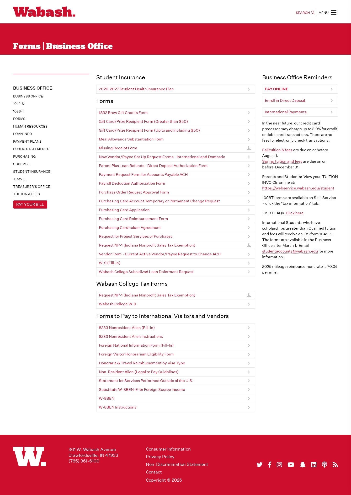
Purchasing (24, 156)
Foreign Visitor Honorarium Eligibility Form (136, 354)
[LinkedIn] (313, 464)
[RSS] (335, 464)
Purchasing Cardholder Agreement (130, 227)
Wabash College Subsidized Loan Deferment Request (146, 271)
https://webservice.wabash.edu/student (298, 188)
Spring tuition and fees (282, 161)
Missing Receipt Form (118, 148)
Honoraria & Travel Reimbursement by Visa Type (142, 363)
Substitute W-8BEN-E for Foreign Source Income (142, 389)
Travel (20, 179)
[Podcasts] (324, 464)
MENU (324, 13)
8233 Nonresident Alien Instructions (131, 336)
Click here (294, 213)
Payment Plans (27, 141)
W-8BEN (106, 398)
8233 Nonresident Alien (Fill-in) (127, 327)
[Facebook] (269, 464)
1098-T (18, 111)
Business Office (28, 96)
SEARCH (303, 13)
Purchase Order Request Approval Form (134, 192)
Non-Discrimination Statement (177, 464)
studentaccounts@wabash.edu (290, 251)
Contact (21, 164)
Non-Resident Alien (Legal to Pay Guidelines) (139, 372)
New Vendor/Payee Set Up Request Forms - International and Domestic (162, 157)
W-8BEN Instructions (117, 407)
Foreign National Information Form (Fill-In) (136, 345)
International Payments (286, 112)
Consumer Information (168, 449)
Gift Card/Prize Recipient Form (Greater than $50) (143, 121)
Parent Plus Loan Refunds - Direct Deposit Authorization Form (153, 165)
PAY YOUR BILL (30, 204)
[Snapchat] (303, 464)
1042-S (18, 104)
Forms (19, 119)
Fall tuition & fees (277, 150)
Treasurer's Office (31, 186)
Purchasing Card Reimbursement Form (133, 218)
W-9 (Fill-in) (109, 263)
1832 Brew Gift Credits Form (123, 112)
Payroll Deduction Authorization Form (132, 183)
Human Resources (30, 126)
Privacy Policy (160, 456)
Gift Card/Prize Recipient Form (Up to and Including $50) (149, 130)
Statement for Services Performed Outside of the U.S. (146, 380)
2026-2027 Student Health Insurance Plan (136, 89)
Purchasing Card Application (124, 210)
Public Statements (31, 149)
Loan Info (22, 134)
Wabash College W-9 (117, 304)
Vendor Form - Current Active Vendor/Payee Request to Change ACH (160, 254)
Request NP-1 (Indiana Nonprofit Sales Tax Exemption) (147, 245)
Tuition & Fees (26, 194)
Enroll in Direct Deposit (285, 100)
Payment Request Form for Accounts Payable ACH (143, 174)
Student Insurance (31, 171)
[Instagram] (279, 464)
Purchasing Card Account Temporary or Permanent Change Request (159, 201)
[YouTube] (290, 464)
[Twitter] (260, 464)
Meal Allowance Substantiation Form (131, 139)
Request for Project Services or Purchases (135, 236)
